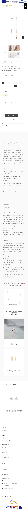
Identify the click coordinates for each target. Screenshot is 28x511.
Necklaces (4, 430)
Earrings (10, 12)
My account (4, 459)
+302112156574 (7, 485)
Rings (3, 438)
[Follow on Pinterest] (10, 497)
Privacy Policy (5, 469)
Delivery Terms (5, 471)
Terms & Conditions (6, 467)
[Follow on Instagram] (8, 497)
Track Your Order (5, 457)
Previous (5, 38)
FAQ (6, 276)
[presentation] (4, 400)
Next (23, 38)
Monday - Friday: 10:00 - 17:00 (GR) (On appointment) (15, 480)
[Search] (22, 6)
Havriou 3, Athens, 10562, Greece (10, 483)
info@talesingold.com (8, 488)
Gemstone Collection (6, 440)
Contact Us (4, 450)
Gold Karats (6, 80)
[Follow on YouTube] (5, 497)
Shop (6, 12)
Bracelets (4, 433)
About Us (4, 447)
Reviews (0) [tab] (12, 136)
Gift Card (4, 99)
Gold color (18, 80)
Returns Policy (5, 474)
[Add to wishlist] (14, 120)
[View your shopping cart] (19, 6)
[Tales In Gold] (7, 5)
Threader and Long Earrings (19, 12)
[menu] (25, 6)
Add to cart (11, 115)
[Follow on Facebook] (2, 497)
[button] (23, 19)
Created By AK (12, 499)
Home (3, 12)
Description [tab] (6, 136)
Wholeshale (4, 452)
